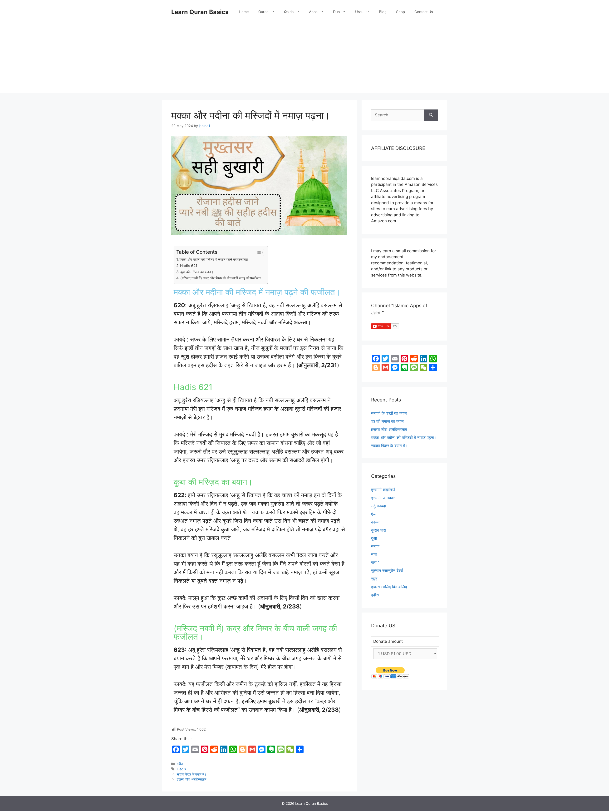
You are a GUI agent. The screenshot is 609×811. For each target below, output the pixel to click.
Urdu (359, 12)
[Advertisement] (304, 59)
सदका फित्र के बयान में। (191, 774)
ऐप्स (373, 514)
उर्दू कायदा (378, 506)
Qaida (289, 12)
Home (244, 12)
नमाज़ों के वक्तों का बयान (389, 413)
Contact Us (423, 12)
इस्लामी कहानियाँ (383, 489)
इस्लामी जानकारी (383, 497)
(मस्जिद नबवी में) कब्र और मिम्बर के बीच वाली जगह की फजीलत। (221, 278)
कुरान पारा (378, 530)
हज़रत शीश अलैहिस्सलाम (191, 779)
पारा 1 (375, 562)
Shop (400, 12)
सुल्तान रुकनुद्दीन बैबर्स (387, 570)
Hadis (181, 769)
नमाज (375, 546)
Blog (383, 12)
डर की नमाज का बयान (387, 421)
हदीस (180, 764)
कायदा (375, 522)
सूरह (374, 578)
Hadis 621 (188, 265)
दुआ (374, 538)
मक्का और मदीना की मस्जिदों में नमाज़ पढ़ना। (404, 437)
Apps (313, 12)
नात (374, 554)
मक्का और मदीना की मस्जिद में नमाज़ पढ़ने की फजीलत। (214, 259)
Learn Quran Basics (200, 11)
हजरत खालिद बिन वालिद (389, 586)
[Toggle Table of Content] (257, 252)
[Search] (431, 115)
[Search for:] (397, 115)
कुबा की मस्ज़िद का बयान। (196, 272)
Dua (336, 12)
